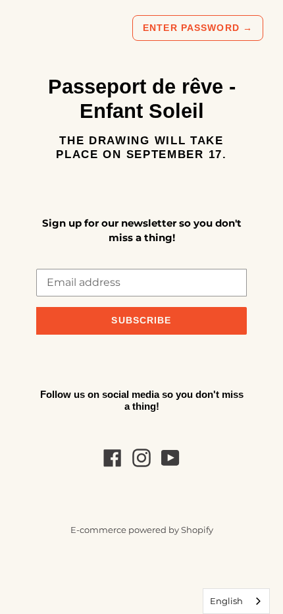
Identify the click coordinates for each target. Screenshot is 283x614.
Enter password (198, 27)
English (226, 601)
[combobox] (236, 601)
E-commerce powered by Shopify (141, 530)
